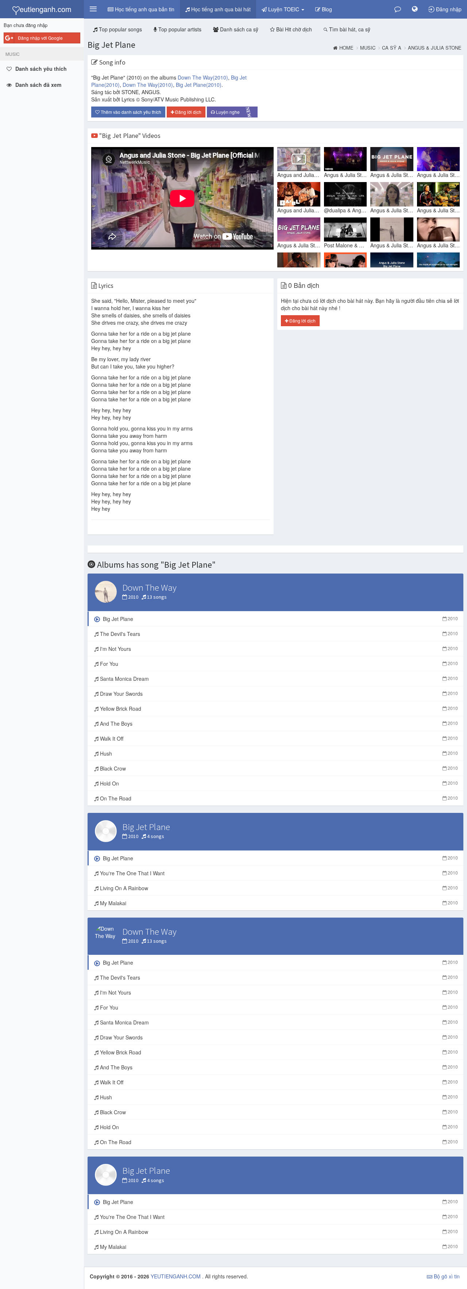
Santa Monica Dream (278, 678)
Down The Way (203, 77)
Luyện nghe (234, 112)
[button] (93, 9)
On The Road (278, 798)
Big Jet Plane (111, 44)
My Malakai (278, 903)
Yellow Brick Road (278, 708)
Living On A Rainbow (278, 888)
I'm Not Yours (278, 648)
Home (346, 48)
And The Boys (278, 723)
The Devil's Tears (278, 633)
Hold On (278, 783)
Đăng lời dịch (187, 112)
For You (278, 663)
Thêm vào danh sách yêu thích (130, 112)
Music (367, 48)
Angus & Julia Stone (435, 48)
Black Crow (278, 768)
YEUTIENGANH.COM (176, 1276)
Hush (278, 753)
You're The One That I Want (278, 873)
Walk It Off (278, 738)
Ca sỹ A (391, 48)
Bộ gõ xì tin (446, 1276)
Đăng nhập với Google (40, 38)
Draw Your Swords (278, 693)
